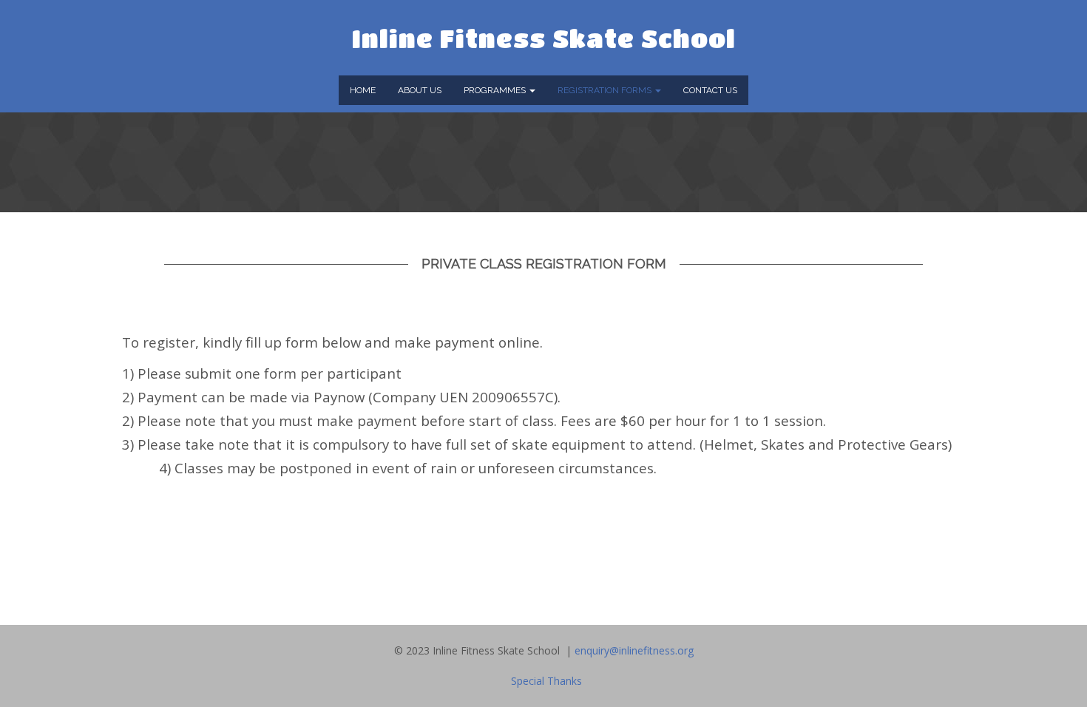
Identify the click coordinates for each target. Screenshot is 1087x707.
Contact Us (710, 90)
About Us (419, 90)
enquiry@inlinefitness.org (634, 650)
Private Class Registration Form (543, 263)
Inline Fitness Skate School (544, 38)
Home (363, 90)
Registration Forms (606, 90)
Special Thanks (546, 681)
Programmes (496, 90)
